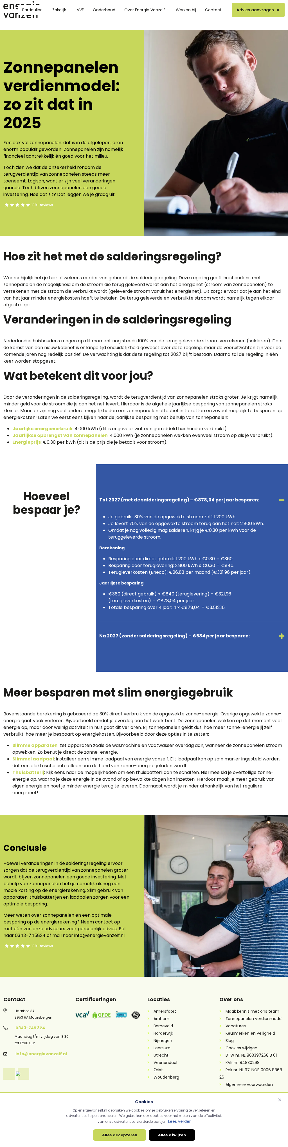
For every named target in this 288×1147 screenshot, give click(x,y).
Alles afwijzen (172, 1135)
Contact (213, 10)
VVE (80, 10)
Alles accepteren (119, 1135)
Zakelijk (59, 10)
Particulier (32, 10)
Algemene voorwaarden (249, 1084)
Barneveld (163, 1026)
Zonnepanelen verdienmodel (254, 1018)
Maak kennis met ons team (252, 1011)
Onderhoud (104, 10)
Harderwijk (163, 1033)
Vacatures (236, 1026)
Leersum (162, 1048)
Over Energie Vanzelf (144, 10)
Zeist (158, 1070)
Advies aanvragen (255, 10)
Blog (230, 1040)
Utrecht (161, 1055)
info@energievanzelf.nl (41, 1054)
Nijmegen (163, 1040)
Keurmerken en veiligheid (250, 1033)
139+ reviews (42, 204)
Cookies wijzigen (241, 1048)
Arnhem (161, 1018)
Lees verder (179, 1121)
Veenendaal (165, 1062)
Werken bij (186, 10)
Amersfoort (165, 1011)
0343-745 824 (30, 1028)
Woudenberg (166, 1077)
